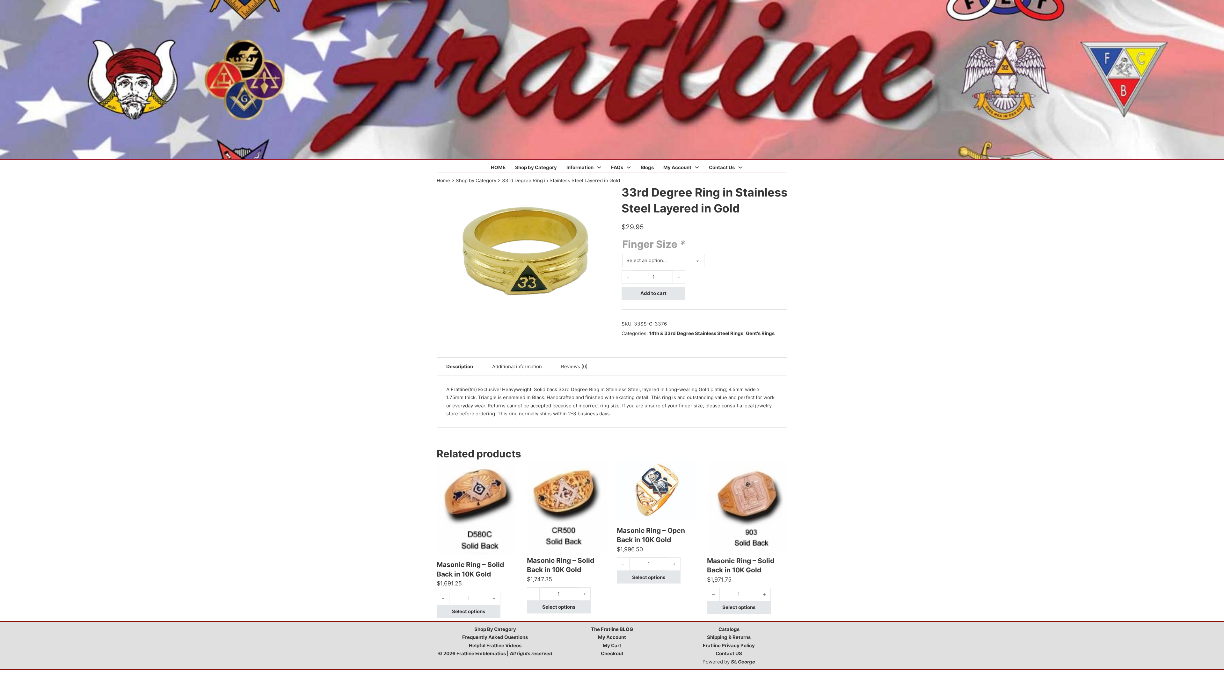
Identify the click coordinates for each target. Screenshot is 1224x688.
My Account (677, 167)
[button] (603, 193)
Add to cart (653, 293)
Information (580, 167)
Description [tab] (459, 366)
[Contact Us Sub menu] (740, 167)
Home (443, 180)
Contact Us (722, 167)
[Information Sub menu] (599, 167)
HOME (498, 167)
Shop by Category (536, 167)
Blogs (647, 167)
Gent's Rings (760, 333)
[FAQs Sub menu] (628, 167)
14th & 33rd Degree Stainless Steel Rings (696, 333)
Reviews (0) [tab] (574, 366)
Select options (468, 611)
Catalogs (729, 629)
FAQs (617, 167)
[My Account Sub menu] (697, 167)
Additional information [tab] (517, 366)
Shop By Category (495, 629)
